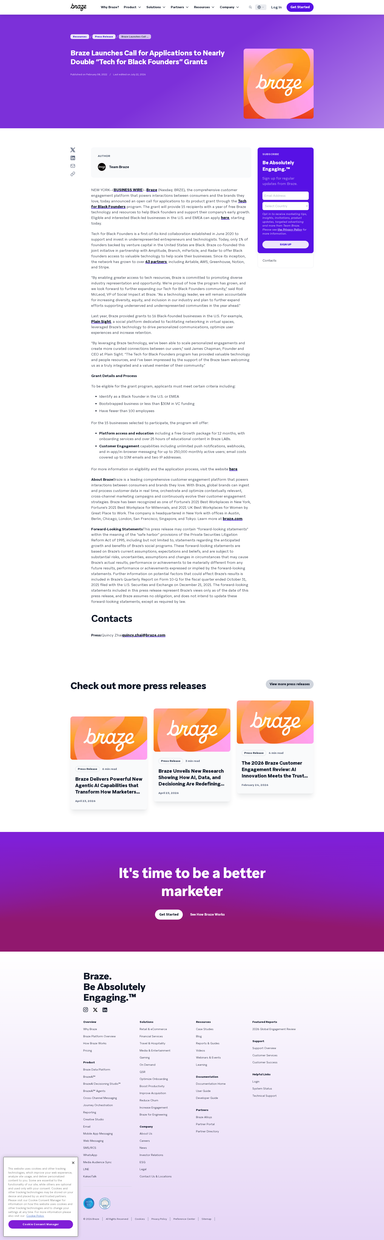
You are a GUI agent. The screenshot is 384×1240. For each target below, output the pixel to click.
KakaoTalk (89, 1176)
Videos (200, 1050)
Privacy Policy (159, 1219)
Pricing (87, 1050)
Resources (202, 7)
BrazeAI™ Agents (94, 1091)
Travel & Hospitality (152, 1043)
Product (130, 7)
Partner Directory (207, 1131)
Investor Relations (151, 1155)
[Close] (73, 1162)
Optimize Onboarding (154, 1079)
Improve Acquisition (153, 1093)
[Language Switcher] (260, 7)
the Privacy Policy (290, 229)
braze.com (232, 518)
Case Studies (204, 1029)
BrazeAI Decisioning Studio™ (102, 1084)
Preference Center (184, 1219)
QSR (142, 1072)
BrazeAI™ (89, 1076)
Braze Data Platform (96, 1069)
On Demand (147, 1064)
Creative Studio (93, 1119)
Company (227, 7)
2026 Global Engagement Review (274, 1029)
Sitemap (206, 1219)
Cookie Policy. (35, 1216)
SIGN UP (285, 244)
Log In (276, 7)
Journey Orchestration (98, 1105)
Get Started (300, 7)
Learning (201, 1064)
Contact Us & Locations (156, 1176)
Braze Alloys (204, 1117)
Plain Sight (101, 321)
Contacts (269, 260)
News (143, 1148)
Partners (177, 7)
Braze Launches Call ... (134, 36)
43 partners (156, 261)
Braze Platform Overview (99, 1036)
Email (86, 1126)
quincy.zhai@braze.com (143, 635)
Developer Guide (207, 1098)
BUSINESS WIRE (128, 190)
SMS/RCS (89, 1148)
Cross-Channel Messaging (100, 1098)
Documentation (207, 1076)
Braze (151, 190)
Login (255, 1081)
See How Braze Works (207, 914)
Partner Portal (205, 1124)
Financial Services (151, 1036)
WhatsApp (90, 1155)
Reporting (89, 1112)
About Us (146, 1133)
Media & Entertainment (155, 1050)
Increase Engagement (154, 1107)
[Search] (250, 7)
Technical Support (264, 1096)
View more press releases (290, 684)
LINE (86, 1169)
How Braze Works (94, 1043)
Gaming (145, 1057)
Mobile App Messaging (98, 1133)
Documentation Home (211, 1084)
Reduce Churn (149, 1100)
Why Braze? (110, 7)
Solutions (153, 7)
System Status (262, 1088)
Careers (145, 1141)
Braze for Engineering (153, 1114)
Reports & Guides (207, 1043)
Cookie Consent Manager (41, 1224)
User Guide (203, 1091)
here (225, 217)
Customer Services (264, 1055)
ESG (142, 1162)
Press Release (104, 36)
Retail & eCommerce (153, 1029)
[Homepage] (78, 7)
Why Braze (90, 1029)
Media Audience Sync (97, 1162)
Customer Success (264, 1062)
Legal (143, 1169)
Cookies (140, 1219)
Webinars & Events (208, 1057)
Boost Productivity (152, 1086)
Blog (199, 1036)
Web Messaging (93, 1141)
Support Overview (264, 1048)
